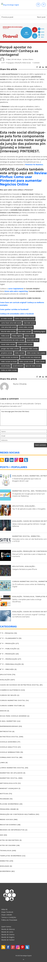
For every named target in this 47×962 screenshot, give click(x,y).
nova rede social (32, 340)
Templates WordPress (11, 856)
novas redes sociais (8, 344)
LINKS (2, 762)
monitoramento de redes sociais (12, 340)
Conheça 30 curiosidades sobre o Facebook (17, 314)
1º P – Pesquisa (7, 633)
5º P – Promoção (7, 654)
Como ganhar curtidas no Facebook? (14, 309)
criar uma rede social (8, 327)
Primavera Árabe (8, 809)
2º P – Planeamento (9, 638)
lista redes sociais (24, 331)
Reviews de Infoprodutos (12, 830)
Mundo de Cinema (7, 934)
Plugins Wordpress (9, 804)
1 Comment (35, 63)
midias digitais (17, 336)
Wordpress (5, 871)
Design (3, 711)
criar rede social (29, 323)
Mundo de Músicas (8, 929)
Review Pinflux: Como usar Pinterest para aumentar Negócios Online (23, 178)
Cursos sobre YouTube (11, 705)
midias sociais (29, 336)
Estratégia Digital (9, 737)
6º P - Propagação (8, 63)
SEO (32, 491)
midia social (5, 336)
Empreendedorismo (9, 726)
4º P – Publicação (8, 648)
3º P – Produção (7, 643)
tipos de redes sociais (33, 366)
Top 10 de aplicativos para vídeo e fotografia (28, 509)
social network (18, 366)
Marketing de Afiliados (11, 773)
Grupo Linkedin (6, 915)
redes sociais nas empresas (31, 357)
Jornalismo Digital (9, 757)
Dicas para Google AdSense (13, 716)
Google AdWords (8, 742)
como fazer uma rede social (11, 323)
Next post (41, 17)
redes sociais (19, 353)
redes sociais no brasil (9, 361)
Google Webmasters (10, 752)
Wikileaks (4, 866)
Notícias (4, 793)
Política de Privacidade (9, 920)
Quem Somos (6, 927)
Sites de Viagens (8, 845)
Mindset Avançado (9, 788)
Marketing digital (21, 491)
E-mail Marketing (31, 476)
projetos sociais (6, 353)
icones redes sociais (25, 327)
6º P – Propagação (8, 659)
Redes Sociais (26, 63)
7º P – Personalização (10, 664)
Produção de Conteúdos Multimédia (17, 814)
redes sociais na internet (9, 357)
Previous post (7, 17)
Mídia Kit (4, 909)
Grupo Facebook (7, 912)
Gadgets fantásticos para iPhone (24, 569)
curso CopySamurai (15, 289)
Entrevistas (6, 731)
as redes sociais (6, 318)
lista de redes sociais (8, 331)
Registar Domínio (8, 825)
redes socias (40, 361)
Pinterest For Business (34, 164)
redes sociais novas (26, 361)
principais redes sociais (30, 349)
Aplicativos (18, 506)
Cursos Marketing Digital (24, 581)
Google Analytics (8, 747)
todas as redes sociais (9, 370)
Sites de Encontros (9, 840)
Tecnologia (41, 491)
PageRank (4, 799)
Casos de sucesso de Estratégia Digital (19, 685)
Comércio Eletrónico (10, 690)
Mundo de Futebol (7, 940)
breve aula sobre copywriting (16, 291)
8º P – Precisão (7, 669)
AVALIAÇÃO (18, 63)
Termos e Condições (8, 917)
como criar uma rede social (24, 318)
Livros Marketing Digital (12, 768)
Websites (35, 536)
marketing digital (39, 331)
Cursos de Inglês (8, 695)
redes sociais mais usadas (36, 353)
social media (5, 366)
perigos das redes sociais (10, 349)
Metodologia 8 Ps (8, 783)
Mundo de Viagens (7, 937)
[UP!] (23, 959)
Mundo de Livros (7, 932)
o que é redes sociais (25, 344)
